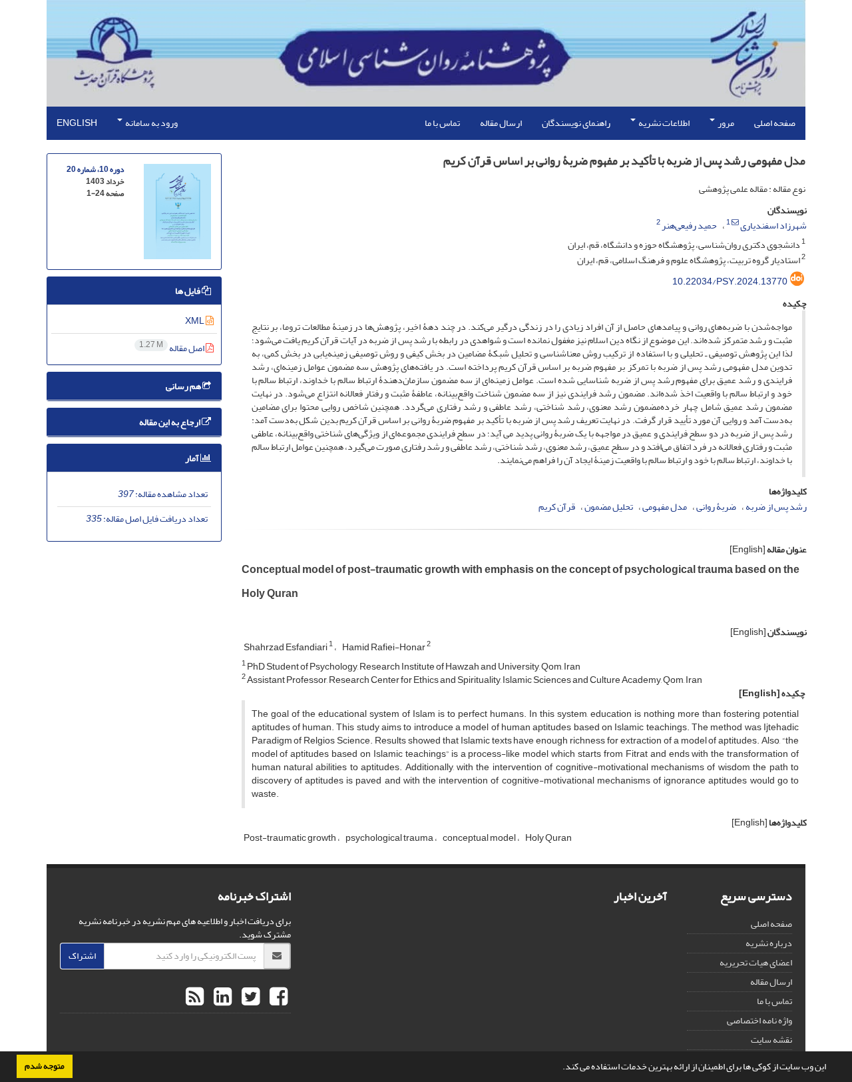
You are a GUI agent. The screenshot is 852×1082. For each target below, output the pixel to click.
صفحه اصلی (774, 123)
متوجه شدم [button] (45, 1066)
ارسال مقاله (501, 123)
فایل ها (188, 291)
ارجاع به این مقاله (170, 422)
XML (195, 321)
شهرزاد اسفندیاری (773, 226)
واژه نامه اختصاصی (759, 1020)
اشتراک (82, 956)
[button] (559, 1068)
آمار (192, 458)
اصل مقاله (172, 348)
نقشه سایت (771, 1040)
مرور (725, 123)
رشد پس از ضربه (776, 507)
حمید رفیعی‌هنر (689, 226)
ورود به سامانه (151, 123)
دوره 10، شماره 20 (95, 169)
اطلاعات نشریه (663, 123)
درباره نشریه (769, 943)
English (77, 123)
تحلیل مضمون (608, 507)
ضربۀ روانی (716, 507)
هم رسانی (184, 386)
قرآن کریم (556, 507)
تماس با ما (442, 123)
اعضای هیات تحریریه (756, 962)
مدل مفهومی (664, 507)
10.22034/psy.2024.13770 (729, 281)
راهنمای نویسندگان (576, 123)
